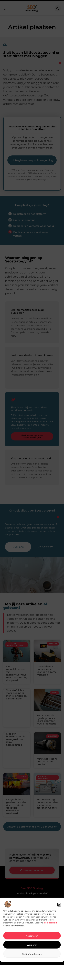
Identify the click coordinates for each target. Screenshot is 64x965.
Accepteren (32, 936)
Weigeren (32, 945)
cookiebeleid (50, 922)
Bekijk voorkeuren (32, 954)
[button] (59, 904)
